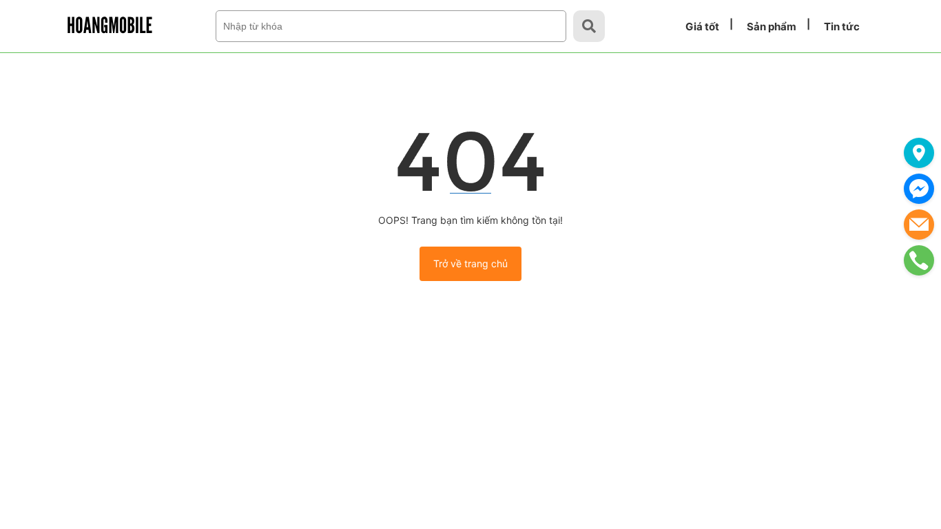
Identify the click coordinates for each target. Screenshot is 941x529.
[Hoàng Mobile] (110, 25)
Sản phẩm (771, 26)
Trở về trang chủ (470, 263)
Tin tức (842, 26)
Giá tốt (702, 26)
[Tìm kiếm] (589, 26)
